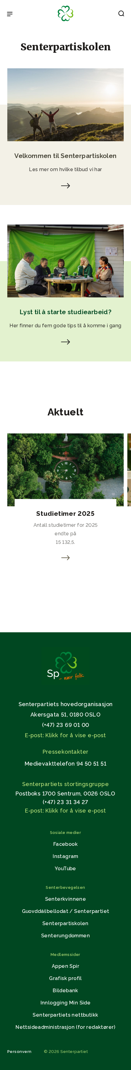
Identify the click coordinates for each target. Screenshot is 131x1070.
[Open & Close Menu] (9, 14)
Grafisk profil (65, 978)
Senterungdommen (65, 936)
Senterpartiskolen (65, 923)
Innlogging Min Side (66, 1003)
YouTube (65, 868)
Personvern (19, 1051)
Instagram (65, 856)
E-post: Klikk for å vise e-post (65, 735)
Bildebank (65, 990)
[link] (65, 558)
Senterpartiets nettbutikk (65, 1015)
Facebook (65, 844)
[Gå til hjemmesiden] (65, 683)
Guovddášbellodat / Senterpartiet (65, 911)
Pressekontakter (66, 752)
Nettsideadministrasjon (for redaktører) (65, 1027)
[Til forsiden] (65, 21)
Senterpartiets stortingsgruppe (65, 784)
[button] (121, 15)
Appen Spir (65, 966)
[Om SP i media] (65, 187)
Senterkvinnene (65, 899)
